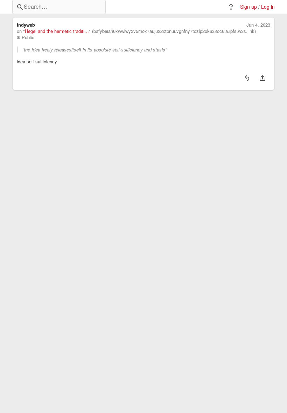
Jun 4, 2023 (258, 25)
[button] (231, 7)
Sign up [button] (248, 7)
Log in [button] (268, 7)
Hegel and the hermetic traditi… (57, 31)
